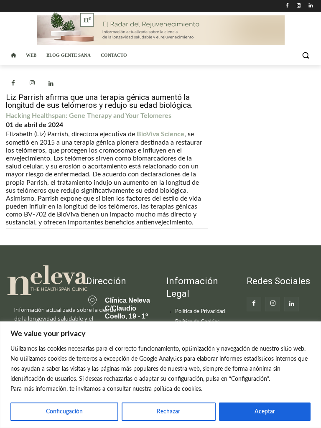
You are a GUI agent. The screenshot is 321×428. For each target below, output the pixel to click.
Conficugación (64, 412)
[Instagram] (298, 6)
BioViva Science (160, 134)
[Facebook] (287, 6)
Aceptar (265, 412)
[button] (305, 55)
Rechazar (168, 412)
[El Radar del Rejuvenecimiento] (40, 281)
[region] (160, 374)
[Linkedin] (310, 6)
